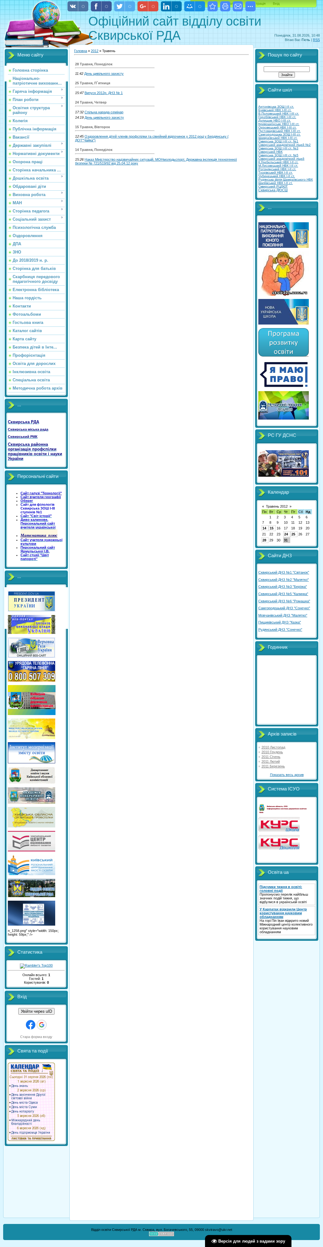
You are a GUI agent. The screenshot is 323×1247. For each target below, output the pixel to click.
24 (286, 534)
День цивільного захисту (104, 73)
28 (264, 540)
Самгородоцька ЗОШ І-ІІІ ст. (279, 134)
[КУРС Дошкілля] (279, 848)
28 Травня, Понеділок (94, 64)
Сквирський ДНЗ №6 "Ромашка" (284, 601)
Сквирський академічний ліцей (281, 158)
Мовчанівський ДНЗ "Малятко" (282, 615)
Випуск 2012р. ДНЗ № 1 (104, 93)
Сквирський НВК (270, 151)
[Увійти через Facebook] (30, 1024)
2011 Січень (270, 757)
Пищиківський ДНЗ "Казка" (279, 622)
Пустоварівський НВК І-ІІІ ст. (279, 131)
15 (271, 528)
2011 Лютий (270, 761)
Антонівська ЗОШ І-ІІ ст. (276, 106)
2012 (94, 51)
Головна (80, 51)
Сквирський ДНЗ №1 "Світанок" (283, 572)
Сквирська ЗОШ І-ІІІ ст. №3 (278, 148)
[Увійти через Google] (42, 1025)
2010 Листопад (273, 747)
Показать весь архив (287, 775)
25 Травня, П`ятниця (92, 83)
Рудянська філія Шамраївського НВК (285, 179)
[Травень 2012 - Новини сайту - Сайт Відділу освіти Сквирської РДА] (213, 6)
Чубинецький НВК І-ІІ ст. (276, 176)
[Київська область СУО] (283, 812)
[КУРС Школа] (279, 830)
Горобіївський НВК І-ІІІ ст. (277, 117)
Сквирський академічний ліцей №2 (284, 144)
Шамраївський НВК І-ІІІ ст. (277, 138)
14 (264, 528)
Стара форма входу (36, 1037)
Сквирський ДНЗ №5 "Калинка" (283, 594)
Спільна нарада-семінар (104, 112)
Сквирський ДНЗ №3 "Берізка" (282, 586)
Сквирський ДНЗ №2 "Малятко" (283, 580)
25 (293, 534)
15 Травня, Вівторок (92, 127)
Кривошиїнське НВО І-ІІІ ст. (278, 124)
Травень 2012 (277, 506)
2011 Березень (273, 766)
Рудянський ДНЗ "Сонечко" (280, 629)
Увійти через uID (36, 1011)
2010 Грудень (272, 752)
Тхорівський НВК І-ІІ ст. (275, 172)
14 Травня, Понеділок (94, 150)
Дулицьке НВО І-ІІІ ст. (274, 120)
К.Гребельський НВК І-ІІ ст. (278, 162)
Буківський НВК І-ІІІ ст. (274, 110)
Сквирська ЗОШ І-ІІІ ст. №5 (278, 155)
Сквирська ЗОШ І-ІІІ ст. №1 (278, 141)
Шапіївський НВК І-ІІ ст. (275, 183)
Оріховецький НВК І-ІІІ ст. (277, 127)
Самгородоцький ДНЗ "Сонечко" (284, 608)
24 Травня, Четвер (91, 102)
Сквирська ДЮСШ (273, 190)
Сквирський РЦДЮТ (273, 186)
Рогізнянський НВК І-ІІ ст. (277, 169)
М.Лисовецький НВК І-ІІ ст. (278, 165)
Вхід (276, 3)
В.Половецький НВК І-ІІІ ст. (278, 113)
